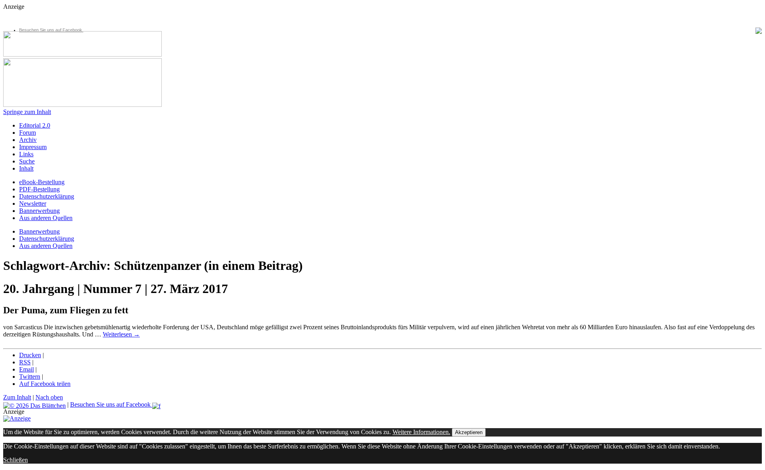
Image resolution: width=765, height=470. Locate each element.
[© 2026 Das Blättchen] (34, 404)
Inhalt (26, 168)
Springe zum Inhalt (27, 111)
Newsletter (32, 203)
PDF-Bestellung (39, 189)
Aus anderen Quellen (46, 217)
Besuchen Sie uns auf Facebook (51, 30)
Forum (27, 132)
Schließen (15, 459)
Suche (27, 161)
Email (26, 369)
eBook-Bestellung (42, 182)
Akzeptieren (469, 432)
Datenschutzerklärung (46, 196)
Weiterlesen (121, 334)
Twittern (29, 376)
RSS (25, 362)
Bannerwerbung (39, 210)
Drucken (30, 355)
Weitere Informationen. (421, 432)
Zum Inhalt (17, 397)
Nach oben (49, 397)
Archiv (28, 139)
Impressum (33, 147)
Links (26, 154)
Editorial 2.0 (34, 125)
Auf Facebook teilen (45, 383)
